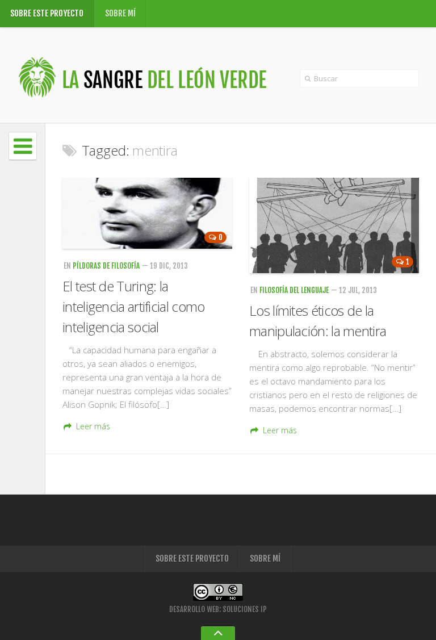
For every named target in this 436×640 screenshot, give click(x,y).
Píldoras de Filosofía (106, 265)
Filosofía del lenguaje (294, 290)
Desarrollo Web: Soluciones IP (218, 609)
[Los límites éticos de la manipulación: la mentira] (334, 225)
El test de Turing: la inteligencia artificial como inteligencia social (133, 306)
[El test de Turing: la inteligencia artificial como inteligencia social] (147, 213)
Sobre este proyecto (46, 13)
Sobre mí (120, 13)
